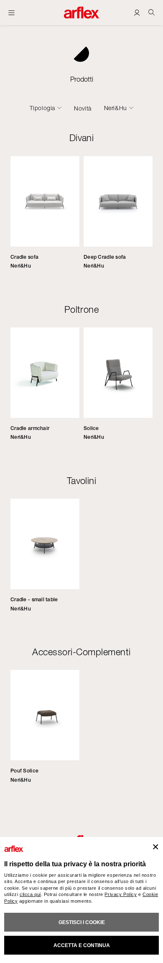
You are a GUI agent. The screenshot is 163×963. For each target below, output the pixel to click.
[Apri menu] (11, 12)
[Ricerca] (151, 12)
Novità (82, 108)
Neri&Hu (115, 108)
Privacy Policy (120, 894)
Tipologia (42, 108)
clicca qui (30, 894)
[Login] (137, 12)
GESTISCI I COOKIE (82, 922)
